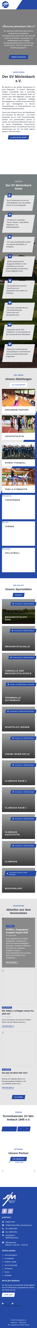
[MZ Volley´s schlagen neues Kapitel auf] (18, 987)
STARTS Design (24, 1325)
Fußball (10, 926)
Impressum (14, 1322)
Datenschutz (22, 1322)
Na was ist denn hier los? (15, 1073)
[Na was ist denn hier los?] (18, 1049)
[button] (33, 4)
